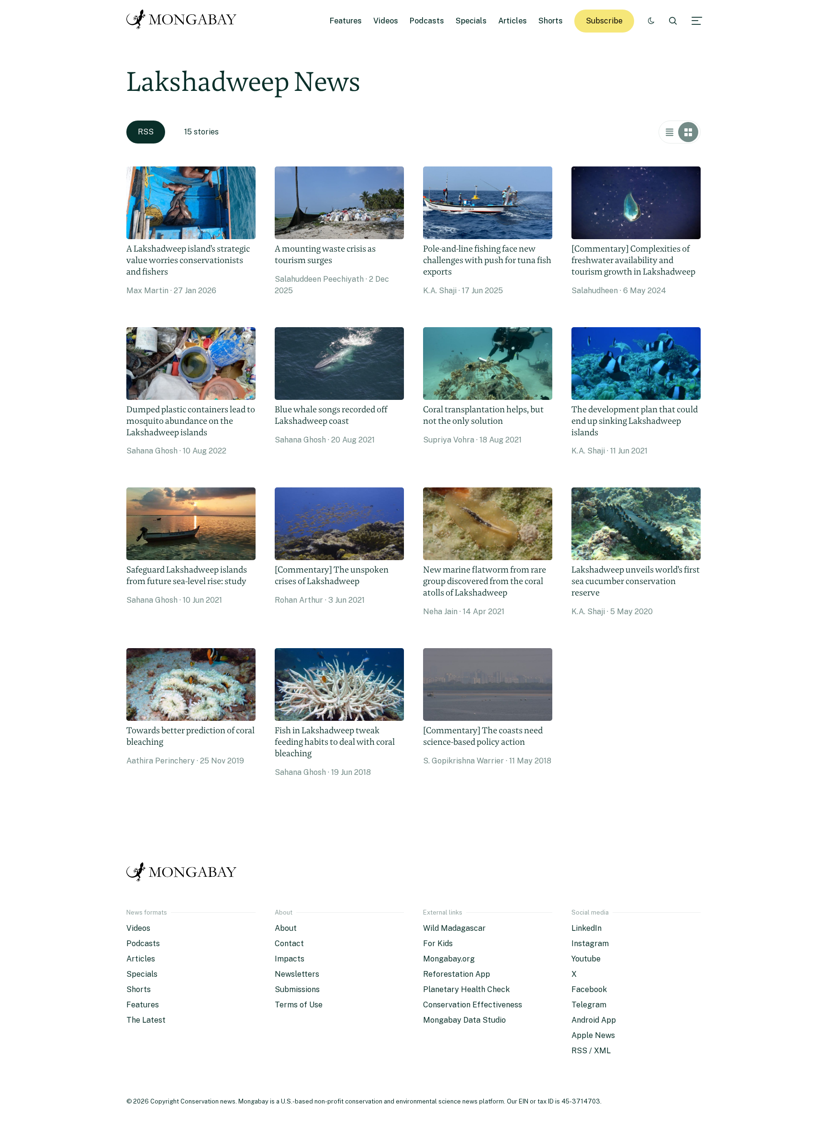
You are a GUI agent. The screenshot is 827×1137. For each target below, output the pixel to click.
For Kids (438, 943)
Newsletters (297, 974)
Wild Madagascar (454, 928)
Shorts (550, 20)
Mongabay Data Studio (464, 1020)
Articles (512, 20)
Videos (385, 20)
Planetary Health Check (466, 989)
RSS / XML (591, 1050)
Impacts (289, 958)
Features (346, 20)
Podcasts (427, 20)
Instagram (590, 943)
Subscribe (604, 20)
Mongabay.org (449, 958)
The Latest (146, 1020)
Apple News (593, 1035)
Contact (289, 943)
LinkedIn (586, 928)
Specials (471, 20)
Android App (593, 1020)
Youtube (586, 958)
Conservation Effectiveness (472, 1004)
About (286, 928)
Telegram (588, 1004)
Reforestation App (456, 974)
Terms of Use (299, 1004)
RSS (146, 131)
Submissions (297, 989)
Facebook (589, 989)
